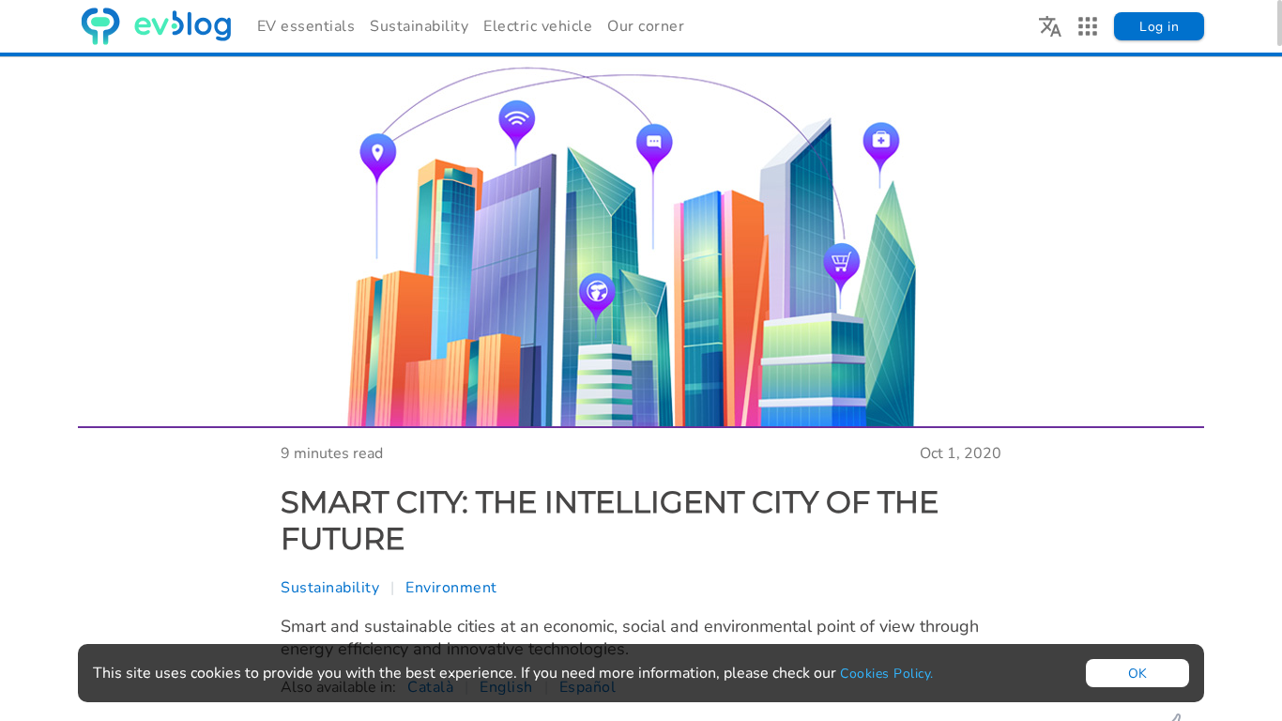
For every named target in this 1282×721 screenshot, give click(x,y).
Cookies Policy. (887, 674)
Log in (1159, 27)
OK (1137, 674)
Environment (451, 587)
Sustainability (419, 26)
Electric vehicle (537, 26)
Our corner (645, 26)
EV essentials (306, 26)
